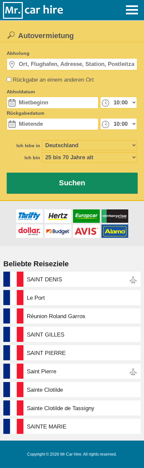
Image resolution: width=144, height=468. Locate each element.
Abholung (18, 53)
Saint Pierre (41, 371)
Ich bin (32, 157)
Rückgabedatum (25, 113)
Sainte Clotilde (45, 390)
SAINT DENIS (44, 279)
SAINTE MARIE (46, 427)
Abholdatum (21, 91)
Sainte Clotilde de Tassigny (60, 408)
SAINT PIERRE (46, 353)
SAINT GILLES (45, 335)
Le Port (36, 298)
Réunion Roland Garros (56, 316)
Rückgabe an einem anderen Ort (53, 80)
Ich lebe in (28, 145)
